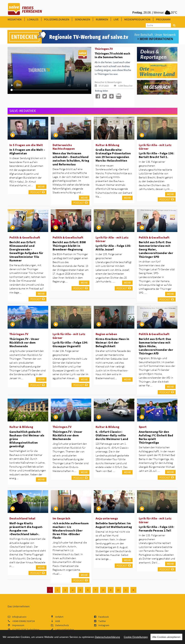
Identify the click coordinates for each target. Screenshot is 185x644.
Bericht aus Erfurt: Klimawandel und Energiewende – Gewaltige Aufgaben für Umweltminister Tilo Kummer (26, 251)
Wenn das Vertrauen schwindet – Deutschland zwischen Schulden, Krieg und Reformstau (71, 158)
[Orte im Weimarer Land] (157, 70)
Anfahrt (59, 616)
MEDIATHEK (15, 19)
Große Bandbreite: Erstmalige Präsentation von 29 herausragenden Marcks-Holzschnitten (113, 155)
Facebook (103, 616)
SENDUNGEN (82, 19)
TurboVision (33, 629)
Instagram (103, 625)
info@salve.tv (19, 616)
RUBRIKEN (102, 19)
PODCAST (35, 192)
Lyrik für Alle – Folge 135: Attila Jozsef (113, 247)
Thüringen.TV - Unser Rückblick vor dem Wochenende (24, 342)
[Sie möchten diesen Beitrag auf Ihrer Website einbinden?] (111, 96)
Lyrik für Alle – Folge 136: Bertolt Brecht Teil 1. (156, 155)
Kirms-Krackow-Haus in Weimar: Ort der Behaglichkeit (112, 342)
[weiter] (126, 590)
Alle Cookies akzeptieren (166, 637)
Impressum (18, 625)
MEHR (41, 186)
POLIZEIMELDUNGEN (56, 19)
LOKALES (32, 19)
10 (118, 590)
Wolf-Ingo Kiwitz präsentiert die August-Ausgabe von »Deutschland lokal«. (26, 528)
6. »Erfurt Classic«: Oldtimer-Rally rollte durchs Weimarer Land (112, 435)
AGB (57, 621)
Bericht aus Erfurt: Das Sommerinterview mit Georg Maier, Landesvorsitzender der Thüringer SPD (156, 249)
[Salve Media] (93, 36)
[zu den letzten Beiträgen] (133, 590)
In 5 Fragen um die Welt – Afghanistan (27, 151)
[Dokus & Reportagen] (157, 54)
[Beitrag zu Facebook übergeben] (97, 96)
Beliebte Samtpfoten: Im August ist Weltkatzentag (114, 525)
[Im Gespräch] (157, 87)
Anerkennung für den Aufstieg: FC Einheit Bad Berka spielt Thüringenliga (156, 437)
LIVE (116, 19)
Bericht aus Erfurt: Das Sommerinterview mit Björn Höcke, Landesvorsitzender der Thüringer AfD (156, 346)
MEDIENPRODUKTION (137, 19)
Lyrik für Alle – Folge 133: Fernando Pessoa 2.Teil (156, 528)
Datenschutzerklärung (107, 637)
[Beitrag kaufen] (118, 96)
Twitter (102, 621)
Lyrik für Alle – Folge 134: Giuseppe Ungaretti (70, 344)
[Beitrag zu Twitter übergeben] (104, 96)
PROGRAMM (163, 19)
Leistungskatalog (64, 629)
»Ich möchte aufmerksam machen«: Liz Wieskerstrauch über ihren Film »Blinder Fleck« (71, 530)
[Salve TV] (25, 7)
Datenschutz (62, 625)
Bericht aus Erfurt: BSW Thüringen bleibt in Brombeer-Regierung (69, 245)
